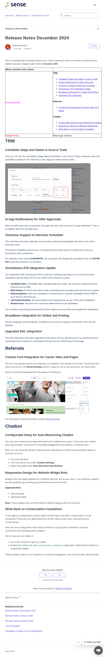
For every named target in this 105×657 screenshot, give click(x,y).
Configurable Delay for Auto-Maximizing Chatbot (80, 122)
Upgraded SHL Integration (70, 95)
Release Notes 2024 (40, 15)
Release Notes (22, 15)
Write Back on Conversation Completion (76, 129)
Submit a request (63, 588)
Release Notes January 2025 (19, 615)
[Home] (15, 4)
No (60, 575)
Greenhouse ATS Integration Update (75, 89)
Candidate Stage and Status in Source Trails (78, 79)
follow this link (53, 419)
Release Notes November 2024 (20, 610)
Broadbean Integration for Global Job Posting (78, 92)
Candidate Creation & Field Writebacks (23, 631)
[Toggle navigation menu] (95, 5)
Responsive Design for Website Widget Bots (78, 126)
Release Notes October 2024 (19, 621)
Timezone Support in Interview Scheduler (77, 85)
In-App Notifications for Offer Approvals (76, 82)
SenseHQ (9, 15)
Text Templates (12, 626)
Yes (45, 575)
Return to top (11, 597)
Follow (94, 46)
